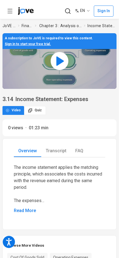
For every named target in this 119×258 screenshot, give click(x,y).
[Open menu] (10, 11)
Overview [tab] (27, 150)
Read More (25, 210)
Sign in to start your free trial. (28, 44)
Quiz (38, 110)
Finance (27, 26)
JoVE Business (9, 26)
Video (16, 110)
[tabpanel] (59, 189)
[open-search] (68, 11)
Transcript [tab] (56, 150)
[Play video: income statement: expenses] (59, 61)
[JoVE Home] (26, 11)
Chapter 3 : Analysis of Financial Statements (60, 26)
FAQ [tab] (79, 150)
